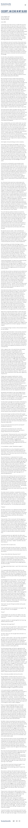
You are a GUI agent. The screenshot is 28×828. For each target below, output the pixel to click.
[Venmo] (19, 821)
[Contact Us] (13, 821)
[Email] (17, 821)
